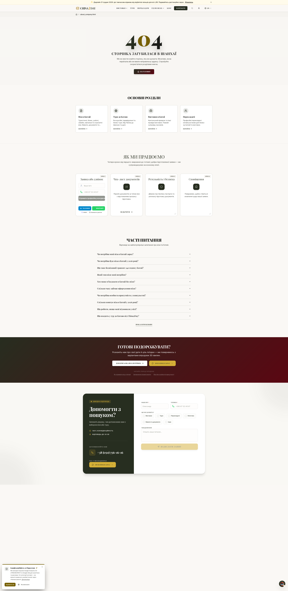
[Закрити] (211, 2)
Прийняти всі (10, 584)
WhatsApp (100, 208)
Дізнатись (189, 2)
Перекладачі (143, 8)
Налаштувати (25, 584)
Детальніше (26, 579)
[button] (161, 195)
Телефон (174, 402)
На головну (145, 72)
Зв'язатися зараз (162, 363)
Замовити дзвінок (96, 212)
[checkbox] (144, 416)
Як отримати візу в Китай (122, 374)
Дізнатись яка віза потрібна (128, 363)
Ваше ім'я (145, 402)
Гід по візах (157, 8)
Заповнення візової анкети (142, 374)
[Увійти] (199, 8)
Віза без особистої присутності (164, 374)
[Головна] (76, 14)
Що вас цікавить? (148, 412)
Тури (132, 8)
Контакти (180, 8)
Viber (85, 212)
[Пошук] (192, 8)
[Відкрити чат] (282, 584)
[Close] (42, 567)
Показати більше (144, 324)
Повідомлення (147, 427)
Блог (169, 8)
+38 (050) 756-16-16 (110, 452)
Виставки (120, 8)
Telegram (86, 208)
